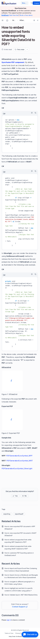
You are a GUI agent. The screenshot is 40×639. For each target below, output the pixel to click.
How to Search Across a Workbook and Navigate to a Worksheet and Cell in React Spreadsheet (21, 576)
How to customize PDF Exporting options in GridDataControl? (19, 554)
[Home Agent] (7, 20)
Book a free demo (26, 15)
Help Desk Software (15, 636)
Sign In (9, 620)
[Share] (37, 20)
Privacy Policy (19, 633)
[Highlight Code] (31, 112)
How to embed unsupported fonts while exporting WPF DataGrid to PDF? (18, 541)
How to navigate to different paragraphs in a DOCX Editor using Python (19, 583)
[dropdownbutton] (27, 49)
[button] (15, 496)
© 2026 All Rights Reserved (20, 630)
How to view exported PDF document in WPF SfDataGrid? (20, 528)
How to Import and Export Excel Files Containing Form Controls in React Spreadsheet (21, 569)
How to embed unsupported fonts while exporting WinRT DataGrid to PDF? (18, 547)
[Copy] (35, 112)
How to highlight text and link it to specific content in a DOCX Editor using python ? (19, 589)
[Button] (25, 496)
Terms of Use (9, 633)
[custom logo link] (9, 3)
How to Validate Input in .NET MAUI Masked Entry (21, 595)
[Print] (34, 20)
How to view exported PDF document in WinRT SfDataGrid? (21, 534)
